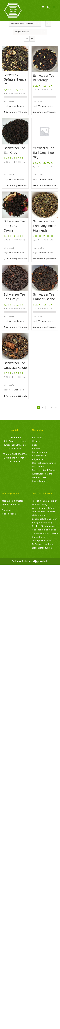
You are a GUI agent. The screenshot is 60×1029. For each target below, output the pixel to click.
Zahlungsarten (39, 452)
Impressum (38, 466)
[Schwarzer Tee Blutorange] (45, 59)
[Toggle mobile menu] (54, 7)
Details (23, 112)
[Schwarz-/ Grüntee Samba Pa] (15, 58)
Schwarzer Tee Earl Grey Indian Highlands (44, 225)
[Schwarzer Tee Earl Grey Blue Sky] (45, 131)
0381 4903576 (19, 454)
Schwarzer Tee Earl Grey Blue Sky (43, 152)
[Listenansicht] (32, 38)
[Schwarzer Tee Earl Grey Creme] (15, 205)
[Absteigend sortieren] (48, 24)
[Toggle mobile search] (48, 7)
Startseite (37, 437)
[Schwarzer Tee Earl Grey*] (15, 278)
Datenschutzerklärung (43, 470)
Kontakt (36, 448)
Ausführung (10, 112)
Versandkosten (16, 106)
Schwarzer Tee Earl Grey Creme (14, 225)
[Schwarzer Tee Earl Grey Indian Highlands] (45, 205)
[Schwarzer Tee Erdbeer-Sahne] (45, 278)
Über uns (37, 441)
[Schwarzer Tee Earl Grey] (15, 131)
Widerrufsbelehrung (42, 474)
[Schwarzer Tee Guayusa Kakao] (15, 346)
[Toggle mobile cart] (42, 7)
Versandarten (39, 455)
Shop (34, 445)
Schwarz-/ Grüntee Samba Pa (15, 79)
